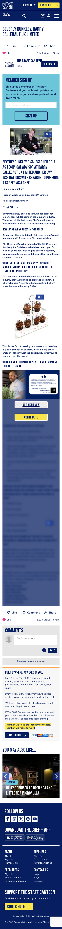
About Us (10, 856)
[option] (31, 776)
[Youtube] (35, 819)
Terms (31, 916)
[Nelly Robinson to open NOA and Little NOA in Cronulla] (31, 776)
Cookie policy (19, 916)
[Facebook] (7, 819)
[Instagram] (14, 819)
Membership (11, 862)
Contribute (31, 417)
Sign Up (9, 859)
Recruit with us (13, 877)
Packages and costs (15, 881)
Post (52, 650)
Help (36, 874)
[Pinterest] (28, 819)
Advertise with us (43, 862)
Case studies (40, 859)
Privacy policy (42, 916)
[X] (21, 819)
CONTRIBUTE (47, 5)
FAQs (36, 877)
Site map (38, 881)
